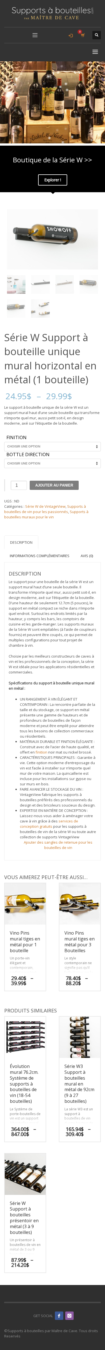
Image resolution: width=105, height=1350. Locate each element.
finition (41, 752)
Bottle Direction (28, 455)
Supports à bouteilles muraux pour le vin (46, 514)
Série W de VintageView (45, 506)
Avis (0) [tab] (87, 555)
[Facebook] (59, 1316)
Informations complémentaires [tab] (39, 555)
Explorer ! (52, 179)
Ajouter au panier (54, 485)
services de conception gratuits (49, 824)
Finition (16, 438)
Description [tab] (21, 542)
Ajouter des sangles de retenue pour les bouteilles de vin (58, 845)
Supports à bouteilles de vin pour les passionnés (45, 509)
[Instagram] (69, 1316)
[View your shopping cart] (82, 35)
